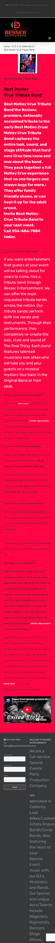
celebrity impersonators (39, 420)
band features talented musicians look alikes (27, 352)
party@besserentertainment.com (27, 12)
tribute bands (35, 299)
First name (8, 755)
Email (6, 776)
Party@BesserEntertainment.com (34, 5)
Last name (8, 765)
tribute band (9, 683)
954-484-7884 (13, 5)
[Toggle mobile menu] (49, 38)
